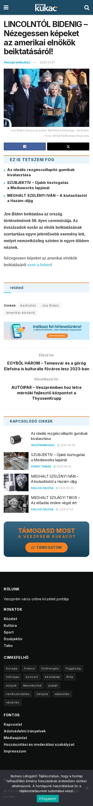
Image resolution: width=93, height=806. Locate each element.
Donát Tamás (41, 466)
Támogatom (48, 547)
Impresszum (15, 751)
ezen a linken (39, 265)
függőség (73, 668)
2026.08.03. (66, 488)
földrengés (50, 668)
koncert (32, 677)
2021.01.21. (48, 62)
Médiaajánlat (15, 738)
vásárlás (12, 702)
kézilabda (52, 677)
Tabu (8, 645)
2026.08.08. (68, 445)
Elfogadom (47, 799)
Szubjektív (13, 639)
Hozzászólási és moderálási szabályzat (39, 744)
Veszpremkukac (17, 62)
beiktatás (28, 305)
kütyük (11, 685)
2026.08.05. (64, 466)
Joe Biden (50, 305)
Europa (11, 668)
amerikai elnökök (20, 313)
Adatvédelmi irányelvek (25, 731)
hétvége (12, 677)
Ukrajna (42, 694)
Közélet (10, 619)
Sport (9, 632)
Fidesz (29, 668)
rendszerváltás (18, 694)
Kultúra (10, 625)
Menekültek (32, 685)
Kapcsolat (13, 724)
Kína (69, 677)
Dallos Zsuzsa (42, 488)
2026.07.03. (66, 509)
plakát (53, 685)
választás (62, 694)
